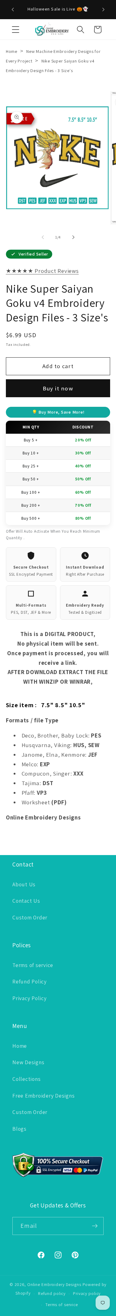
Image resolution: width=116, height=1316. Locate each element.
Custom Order (29, 917)
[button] (15, 29)
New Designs (28, 1062)
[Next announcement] (103, 9)
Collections (26, 1078)
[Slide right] (73, 237)
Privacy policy (87, 1293)
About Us (24, 884)
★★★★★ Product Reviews (42, 270)
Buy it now (58, 388)
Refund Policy (29, 981)
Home (11, 51)
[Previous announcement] (12, 9)
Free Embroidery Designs (43, 1095)
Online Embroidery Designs (54, 1284)
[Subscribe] (94, 1226)
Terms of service (32, 965)
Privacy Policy (29, 998)
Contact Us (26, 900)
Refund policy (52, 1293)
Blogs (19, 1128)
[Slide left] (42, 237)
